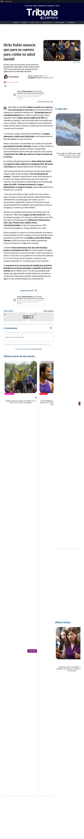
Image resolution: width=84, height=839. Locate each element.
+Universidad (71, 22)
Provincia (24, 22)
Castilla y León (34, 22)
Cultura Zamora (59, 22)
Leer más (32, 651)
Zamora (16, 22)
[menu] (2, 1)
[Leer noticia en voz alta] (5, 82)
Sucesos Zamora (46, 22)
